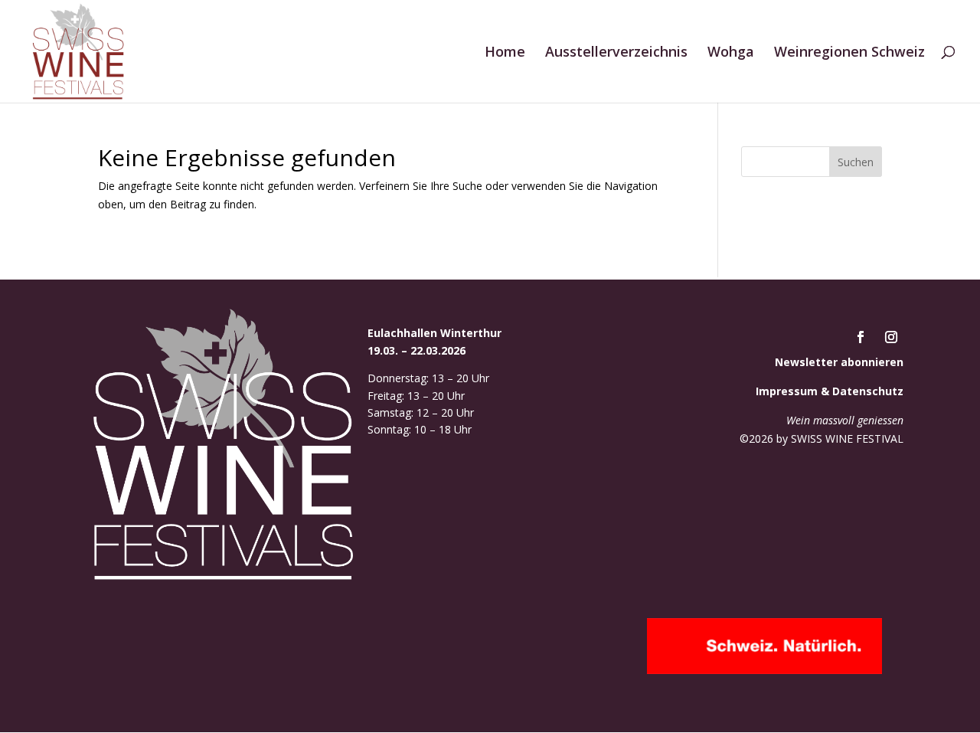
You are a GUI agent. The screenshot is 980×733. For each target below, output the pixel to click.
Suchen (856, 162)
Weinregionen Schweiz (849, 53)
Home (505, 53)
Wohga (730, 53)
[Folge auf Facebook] (860, 337)
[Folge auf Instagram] (891, 337)
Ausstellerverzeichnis (616, 53)
